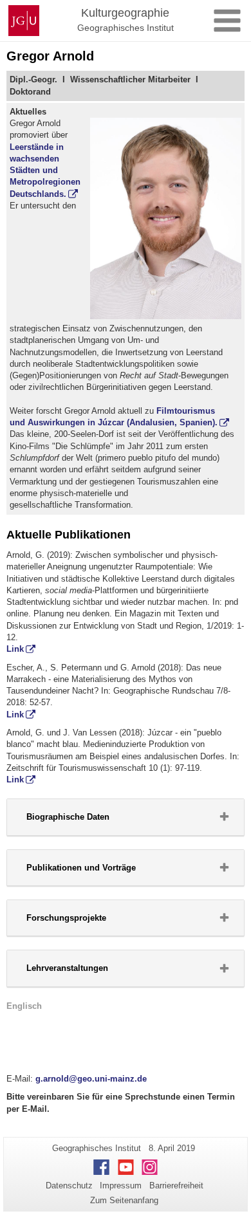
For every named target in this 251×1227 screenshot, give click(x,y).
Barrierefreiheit (176, 1185)
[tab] (125, 817)
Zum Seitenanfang (124, 1200)
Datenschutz (69, 1185)
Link (15, 649)
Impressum (121, 1185)
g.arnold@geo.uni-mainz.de (91, 1079)
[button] (125, 817)
